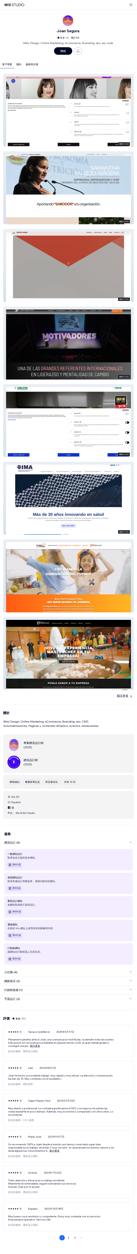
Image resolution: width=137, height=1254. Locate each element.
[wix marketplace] (14, 5)
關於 (18, 64)
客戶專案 (7, 64)
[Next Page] (81, 1237)
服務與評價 (32, 64)
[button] (68, 110)
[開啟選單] (131, 4)
